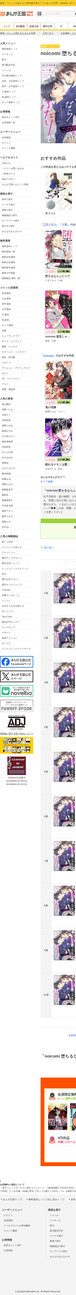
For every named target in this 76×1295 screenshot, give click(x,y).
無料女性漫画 (8, 257)
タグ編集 (48, 481)
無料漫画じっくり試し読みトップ (46, 1199)
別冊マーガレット (11, 595)
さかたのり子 (8, 468)
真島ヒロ (6, 521)
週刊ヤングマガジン (12, 558)
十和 (64, 224)
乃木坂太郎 (7, 505)
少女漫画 (6, 298)
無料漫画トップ (9, 49)
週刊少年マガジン (11, 579)
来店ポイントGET (11, 117)
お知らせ (6, 163)
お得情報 (8, 1250)
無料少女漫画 (8, 262)
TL (61, 26)
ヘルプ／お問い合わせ (13, 168)
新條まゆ (6, 479)
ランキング (7, 54)
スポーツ (6, 362)
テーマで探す (8, 204)
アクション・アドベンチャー (16, 368)
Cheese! (6, 590)
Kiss (4, 574)
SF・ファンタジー (11, 378)
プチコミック (8, 552)
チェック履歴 (8, 148)
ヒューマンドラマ (11, 336)
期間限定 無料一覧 (11, 278)
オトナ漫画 (7, 325)
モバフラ (6, 643)
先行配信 (20, 26)
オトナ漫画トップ (11, 102)
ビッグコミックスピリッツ (15, 568)
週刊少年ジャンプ (11, 563)
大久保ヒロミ (8, 436)
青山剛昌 (6, 404)
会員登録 (6, 137)
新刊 (4, 59)
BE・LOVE (7, 542)
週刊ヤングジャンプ (12, 584)
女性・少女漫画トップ (13, 81)
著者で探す (7, 210)
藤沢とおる (7, 516)
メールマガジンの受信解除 (17, 1225)
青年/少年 (47, 26)
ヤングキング (8, 627)
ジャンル (6, 70)
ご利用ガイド (8, 173)
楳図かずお (7, 431)
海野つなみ (7, 425)
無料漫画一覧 (8, 251)
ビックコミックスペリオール (16, 648)
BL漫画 (5, 320)
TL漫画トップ (8, 91)
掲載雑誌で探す (9, 215)
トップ (6, 26)
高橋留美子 (7, 500)
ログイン (6, 143)
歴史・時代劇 (8, 357)
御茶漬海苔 (7, 441)
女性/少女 (34, 26)
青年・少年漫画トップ (13, 86)
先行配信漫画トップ (12, 75)
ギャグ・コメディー (12, 341)
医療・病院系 (8, 389)
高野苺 (5, 495)
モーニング (7, 611)
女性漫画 (6, 293)
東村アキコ (7, 511)
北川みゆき (7, 457)
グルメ (5, 384)
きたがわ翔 (7, 452)
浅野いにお (7, 409)
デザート (6, 632)
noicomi (48, 355)
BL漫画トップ (9, 97)
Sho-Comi (7, 616)
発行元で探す (8, 226)
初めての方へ (8, 179)
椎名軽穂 (6, 473)
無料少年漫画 (8, 273)
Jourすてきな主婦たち (13, 606)
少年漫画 (6, 309)
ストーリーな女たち (12, 547)
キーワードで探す (11, 220)
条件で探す (7, 199)
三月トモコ (49, 224)
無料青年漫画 (8, 267)
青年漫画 (6, 304)
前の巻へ (49, 547)
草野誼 (5, 463)
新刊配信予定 (8, 65)
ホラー (5, 373)
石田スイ (6, 415)
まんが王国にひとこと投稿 (15, 184)
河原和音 (6, 447)
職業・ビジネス (9, 346)
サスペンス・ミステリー (14, 352)
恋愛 (4, 330)
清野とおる (7, 484)
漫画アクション (9, 638)
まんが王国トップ (12, 1199)
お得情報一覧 (8, 122)
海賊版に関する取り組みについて (16, 733)
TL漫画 (5, 314)
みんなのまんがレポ (12, 231)
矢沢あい (6, 527)
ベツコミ (6, 600)
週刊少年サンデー (11, 622)
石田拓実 (6, 420)
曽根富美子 (7, 489)
